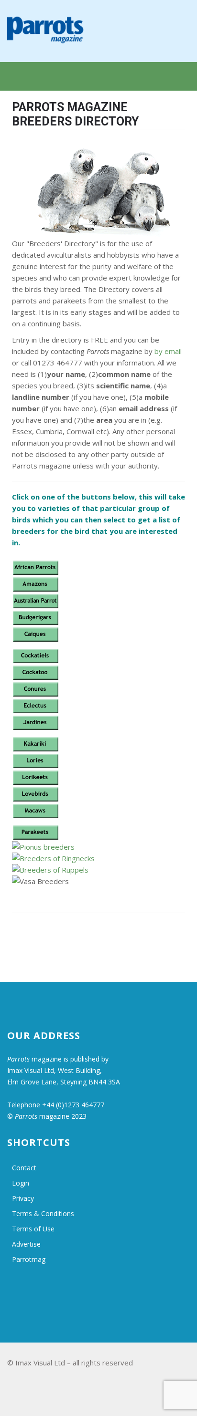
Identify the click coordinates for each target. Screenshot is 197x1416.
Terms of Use (33, 1228)
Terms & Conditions (43, 1213)
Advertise (26, 1244)
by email (168, 351)
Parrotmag (28, 1259)
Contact (24, 1167)
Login (20, 1182)
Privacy (23, 1198)
